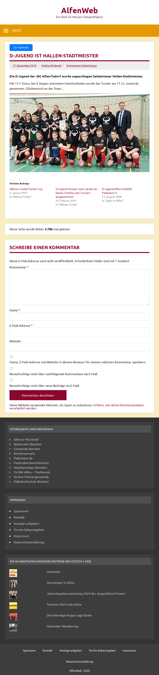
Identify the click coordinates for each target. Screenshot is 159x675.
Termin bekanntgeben (29, 529)
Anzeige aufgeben (26, 523)
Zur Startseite (21, 47)
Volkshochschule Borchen (31, 481)
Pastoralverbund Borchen (31, 463)
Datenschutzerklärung (29, 542)
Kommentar (19, 267)
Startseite (53, 571)
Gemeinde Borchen (27, 449)
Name (15, 310)
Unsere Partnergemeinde (31, 477)
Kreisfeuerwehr (24, 453)
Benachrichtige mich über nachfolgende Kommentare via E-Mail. (54, 373)
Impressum (21, 536)
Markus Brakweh (51, 65)
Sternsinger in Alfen (60, 582)
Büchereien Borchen (28, 444)
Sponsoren (21, 511)
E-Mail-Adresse (21, 325)
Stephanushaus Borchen (30, 467)
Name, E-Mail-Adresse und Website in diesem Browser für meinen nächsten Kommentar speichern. (78, 361)
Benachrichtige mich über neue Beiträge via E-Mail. (45, 385)
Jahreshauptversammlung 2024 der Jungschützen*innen (86, 593)
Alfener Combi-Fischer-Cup (26, 189)
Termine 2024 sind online (64, 604)
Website (15, 340)
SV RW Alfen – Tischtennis (32, 472)
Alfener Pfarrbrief (26, 439)
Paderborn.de (23, 458)
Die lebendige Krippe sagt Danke (69, 615)
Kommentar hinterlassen (82, 65)
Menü (16, 30)
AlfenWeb (79, 10)
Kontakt (19, 517)
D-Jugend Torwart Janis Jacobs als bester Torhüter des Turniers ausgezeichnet (76, 192)
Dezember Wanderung (62, 626)
